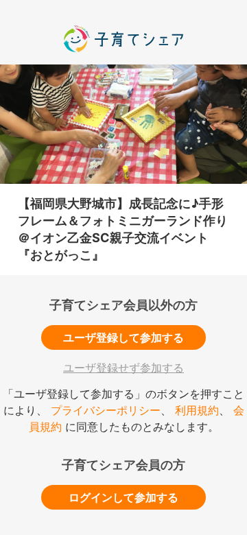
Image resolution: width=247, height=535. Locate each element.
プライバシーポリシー (106, 410)
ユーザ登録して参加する (123, 337)
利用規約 (197, 410)
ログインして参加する (123, 497)
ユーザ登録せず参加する (123, 367)
